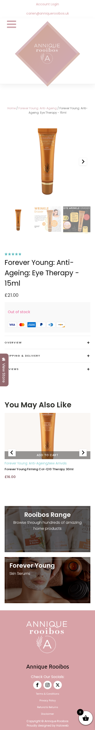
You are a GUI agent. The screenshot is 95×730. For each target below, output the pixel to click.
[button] (18, 220)
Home (11, 108)
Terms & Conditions (47, 694)
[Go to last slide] (12, 452)
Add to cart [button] (47, 455)
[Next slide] (83, 161)
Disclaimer (47, 714)
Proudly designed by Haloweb (47, 725)
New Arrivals (57, 463)
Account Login (47, 4)
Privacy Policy (47, 700)
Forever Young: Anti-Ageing (37, 108)
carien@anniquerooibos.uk (47, 13)
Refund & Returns (47, 707)
